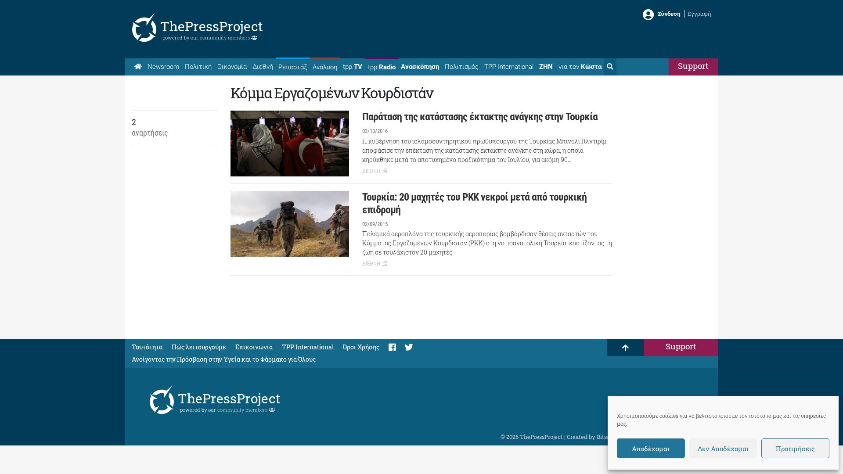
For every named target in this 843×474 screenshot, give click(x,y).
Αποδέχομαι (651, 448)
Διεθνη (371, 171)
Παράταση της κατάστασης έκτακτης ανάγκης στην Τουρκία (480, 117)
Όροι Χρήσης (361, 347)
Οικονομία (232, 67)
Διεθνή (262, 67)
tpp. (352, 67)
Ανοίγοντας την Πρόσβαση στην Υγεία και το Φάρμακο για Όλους (224, 359)
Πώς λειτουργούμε (199, 347)
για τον (580, 67)
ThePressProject (211, 26)
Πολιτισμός (462, 67)
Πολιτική (198, 67)
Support (693, 65)
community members (225, 37)
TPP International (508, 67)
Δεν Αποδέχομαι (723, 448)
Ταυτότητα (147, 347)
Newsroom (163, 67)
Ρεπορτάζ (292, 67)
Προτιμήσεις (795, 448)
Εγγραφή (699, 14)
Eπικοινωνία (254, 347)
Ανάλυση (325, 67)
